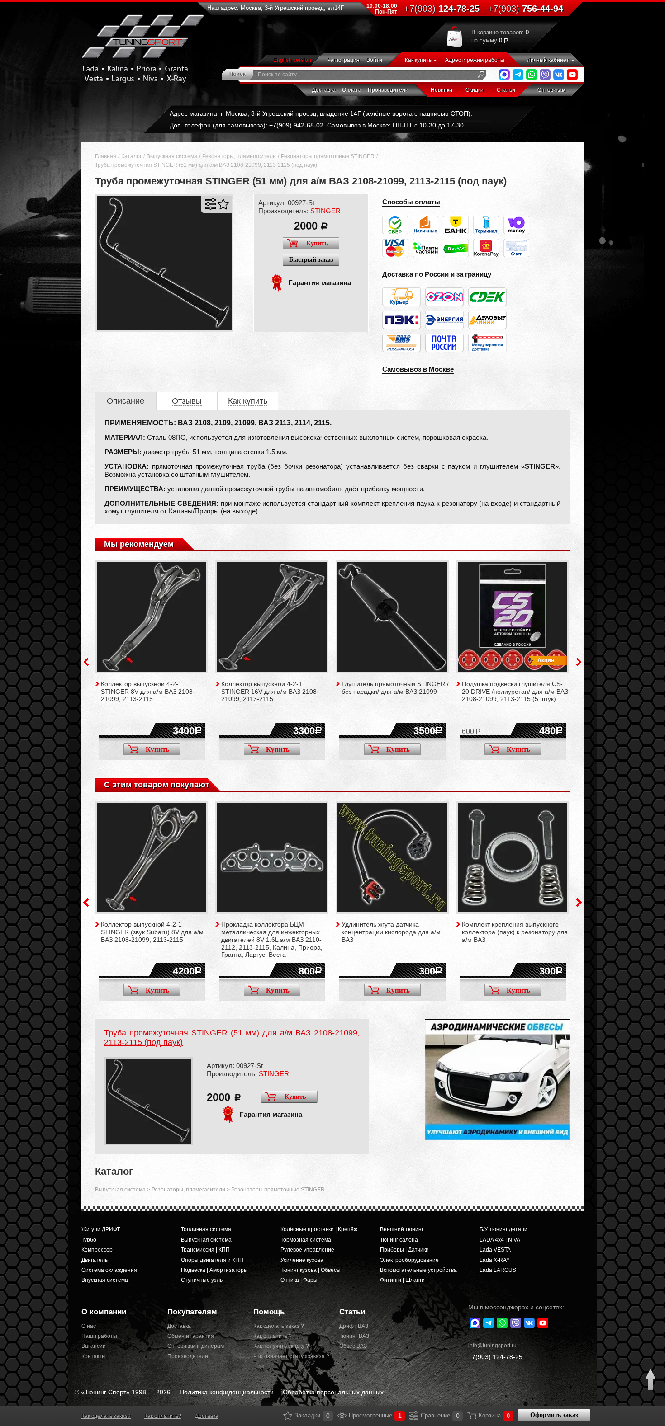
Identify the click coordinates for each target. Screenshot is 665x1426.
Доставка (324, 90)
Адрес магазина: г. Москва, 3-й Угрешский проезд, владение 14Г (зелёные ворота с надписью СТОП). (321, 113)
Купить (317, 243)
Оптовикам (551, 90)
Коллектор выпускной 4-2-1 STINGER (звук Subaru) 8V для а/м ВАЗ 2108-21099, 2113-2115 (152, 932)
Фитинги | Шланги (402, 1280)
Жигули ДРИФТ (100, 1229)
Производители (388, 90)
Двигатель (94, 1260)
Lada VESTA (495, 1250)
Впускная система (104, 1280)
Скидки (475, 90)
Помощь (269, 1312)
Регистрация (343, 60)
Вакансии (93, 1346)
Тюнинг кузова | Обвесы (310, 1270)
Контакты (93, 1356)
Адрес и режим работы (474, 60)
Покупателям (192, 1312)
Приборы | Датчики (404, 1250)
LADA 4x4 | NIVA (500, 1240)
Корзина (471, 1415)
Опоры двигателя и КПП (212, 1260)
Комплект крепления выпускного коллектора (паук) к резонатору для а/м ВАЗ (515, 932)
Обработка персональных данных (333, 1392)
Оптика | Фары (299, 1280)
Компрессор (97, 1250)
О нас (88, 1326)
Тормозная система (305, 1240)
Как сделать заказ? (106, 1416)
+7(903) (495, 1356)
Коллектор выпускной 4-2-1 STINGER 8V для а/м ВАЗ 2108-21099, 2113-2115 (148, 691)
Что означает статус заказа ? (289, 1356)
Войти (374, 60)
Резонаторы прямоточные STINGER (328, 156)
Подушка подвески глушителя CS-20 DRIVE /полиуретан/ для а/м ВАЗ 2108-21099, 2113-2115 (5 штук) (515, 691)
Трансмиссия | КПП (205, 1250)
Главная (105, 156)
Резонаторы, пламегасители (239, 156)
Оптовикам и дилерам (195, 1346)
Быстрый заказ (311, 259)
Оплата (351, 90)
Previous (86, 662)
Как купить (418, 60)
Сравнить (210, 204)
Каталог (131, 156)
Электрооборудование (409, 1260)
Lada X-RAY (495, 1260)
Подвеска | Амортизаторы (214, 1270)
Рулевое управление (307, 1250)
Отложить (223, 204)
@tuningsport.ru (492, 1345)
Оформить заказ (554, 1415)
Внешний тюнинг (401, 1229)
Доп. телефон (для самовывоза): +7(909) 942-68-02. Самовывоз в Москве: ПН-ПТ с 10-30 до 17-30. (318, 125)
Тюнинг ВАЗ (354, 1336)
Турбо (88, 1240)
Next (579, 662)
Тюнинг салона (399, 1240)
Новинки (441, 90)
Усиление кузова (301, 1260)
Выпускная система (172, 156)
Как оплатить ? (272, 1336)
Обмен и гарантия (190, 1336)
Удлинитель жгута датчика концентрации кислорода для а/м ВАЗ (391, 932)
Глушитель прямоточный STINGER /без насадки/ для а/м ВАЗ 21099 (395, 687)
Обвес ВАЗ (353, 1346)
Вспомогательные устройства (418, 1270)
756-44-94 (525, 9)
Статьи (506, 90)
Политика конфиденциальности (227, 1392)
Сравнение (413, 1415)
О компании (103, 1312)
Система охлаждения (109, 1270)
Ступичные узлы (202, 1280)
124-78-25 (442, 9)
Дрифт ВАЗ (353, 1326)
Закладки (287, 1415)
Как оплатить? (162, 1416)
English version (292, 60)
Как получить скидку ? (281, 1346)
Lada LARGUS (498, 1270)
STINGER (325, 211)
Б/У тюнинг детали (503, 1229)
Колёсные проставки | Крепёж (318, 1229)
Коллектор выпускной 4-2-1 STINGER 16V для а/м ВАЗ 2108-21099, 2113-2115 (270, 691)
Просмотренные (342, 1415)
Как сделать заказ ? (278, 1326)
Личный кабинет (548, 60)
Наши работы (99, 1336)
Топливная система (206, 1229)
